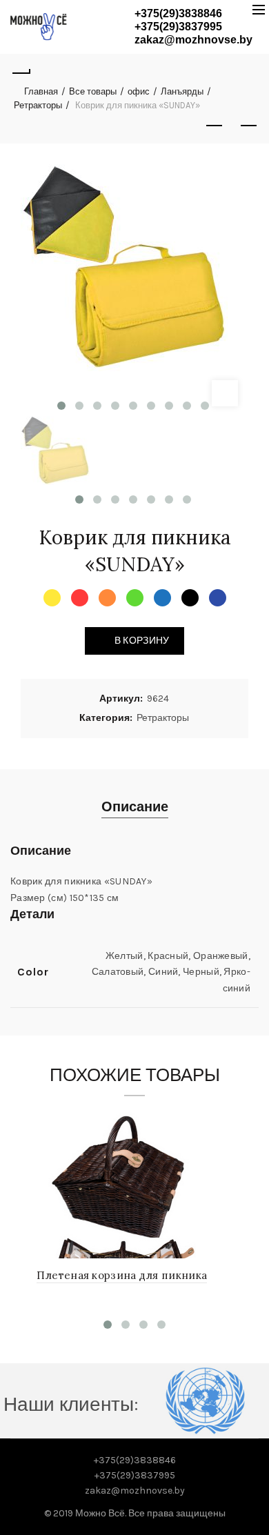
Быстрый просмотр (221, 1121)
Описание (134, 807)
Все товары (93, 91)
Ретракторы (38, 105)
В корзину (142, 640)
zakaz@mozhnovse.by (193, 40)
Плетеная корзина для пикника (122, 1275)
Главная (41, 91)
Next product (248, 126)
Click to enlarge (225, 393)
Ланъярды (182, 91)
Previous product (214, 126)
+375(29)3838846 (178, 13)
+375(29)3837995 (178, 26)
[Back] (20, 71)
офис (139, 91)
